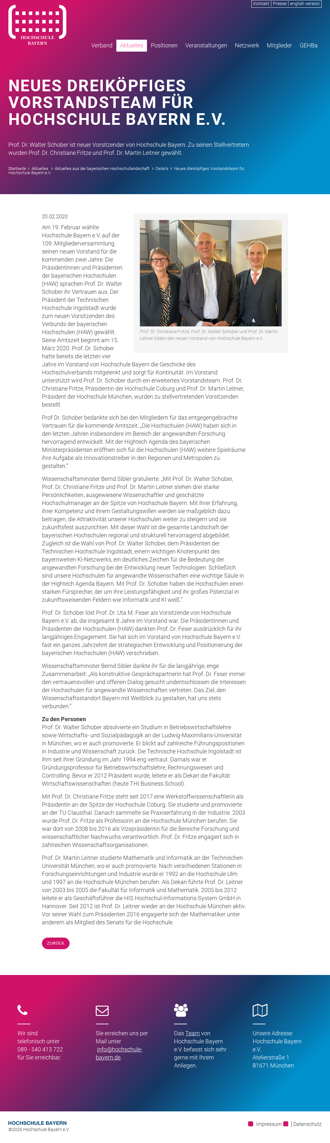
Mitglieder (279, 45)
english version (305, 3)
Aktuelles (131, 45)
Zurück (55, 943)
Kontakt (261, 3)
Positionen (164, 45)
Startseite (17, 168)
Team (192, 1033)
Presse (279, 3)
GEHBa (309, 45)
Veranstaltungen (206, 45)
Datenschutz (307, 1124)
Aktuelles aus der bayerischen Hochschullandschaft (102, 168)
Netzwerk (247, 45)
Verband (101, 45)
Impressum (269, 1124)
